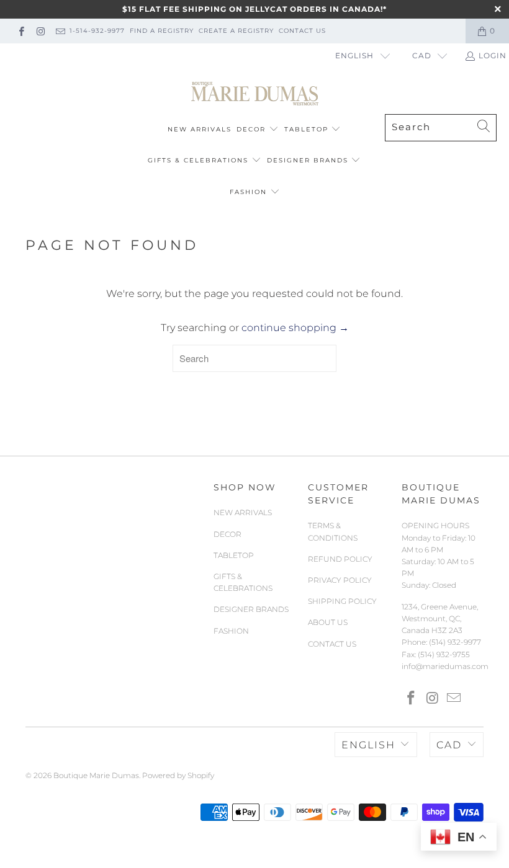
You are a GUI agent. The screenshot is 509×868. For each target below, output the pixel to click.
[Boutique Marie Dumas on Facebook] (21, 30)
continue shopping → (295, 328)
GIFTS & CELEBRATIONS (198, 160)
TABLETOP (306, 129)
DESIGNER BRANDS (307, 160)
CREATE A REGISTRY (236, 31)
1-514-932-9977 (97, 31)
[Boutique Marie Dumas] (254, 94)
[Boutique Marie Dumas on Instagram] (40, 30)
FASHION (248, 192)
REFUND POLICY (340, 559)
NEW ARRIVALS (200, 129)
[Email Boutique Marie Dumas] (60, 30)
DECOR (251, 129)
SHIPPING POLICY (342, 601)
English (354, 55)
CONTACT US (302, 31)
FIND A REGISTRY (162, 31)
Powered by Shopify (178, 775)
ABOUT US (328, 622)
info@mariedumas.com (445, 666)
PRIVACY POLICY (340, 580)
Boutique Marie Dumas (96, 775)
